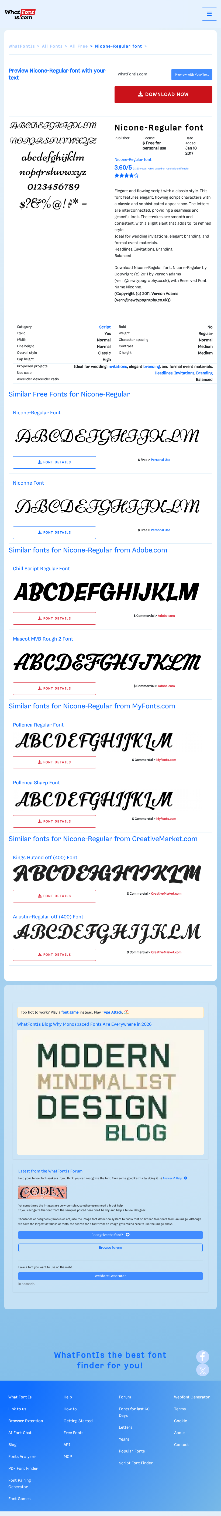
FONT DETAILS (56, 462)
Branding (204, 373)
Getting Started (78, 1421)
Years (124, 1439)
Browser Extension (25, 1421)
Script (105, 327)
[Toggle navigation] (209, 14)
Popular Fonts (132, 1451)
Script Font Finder (136, 1463)
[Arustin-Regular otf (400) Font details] (107, 934)
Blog (12, 1445)
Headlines (163, 373)
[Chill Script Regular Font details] (107, 591)
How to (70, 1409)
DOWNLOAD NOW (166, 94)
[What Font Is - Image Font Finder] (20, 14)
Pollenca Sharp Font (36, 782)
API (67, 1445)
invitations (117, 367)
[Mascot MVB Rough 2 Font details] (107, 662)
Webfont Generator (110, 1276)
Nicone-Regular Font (37, 412)
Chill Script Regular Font (41, 568)
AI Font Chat (20, 1433)
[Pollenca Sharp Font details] (107, 800)
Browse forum (110, 1248)
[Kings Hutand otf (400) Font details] (107, 875)
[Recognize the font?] (110, 1192)
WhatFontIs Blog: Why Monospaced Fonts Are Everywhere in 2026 (84, 1024)
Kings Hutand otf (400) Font (45, 857)
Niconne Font (28, 483)
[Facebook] (202, 1356)
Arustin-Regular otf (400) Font (48, 916)
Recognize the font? (107, 1235)
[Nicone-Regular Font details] (107, 436)
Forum (125, 1397)
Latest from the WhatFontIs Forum (50, 1171)
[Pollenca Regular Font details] (107, 741)
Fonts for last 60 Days (134, 1412)
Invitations (184, 373)
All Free (79, 46)
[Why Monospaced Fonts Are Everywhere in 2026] (110, 1092)
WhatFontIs (22, 46)
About (179, 1433)
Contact (181, 1445)
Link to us (17, 1409)
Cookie (180, 1421)
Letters (125, 1427)
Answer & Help (172, 1178)
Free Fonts (73, 1433)
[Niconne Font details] (107, 506)
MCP (68, 1457)
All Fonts (52, 46)
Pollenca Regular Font (38, 725)
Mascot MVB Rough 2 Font (43, 639)
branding (151, 367)
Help (68, 1397)
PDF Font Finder (23, 1469)
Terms (180, 1409)
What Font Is (20, 1397)
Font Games (19, 1499)
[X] (202, 1369)
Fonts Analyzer (22, 1457)
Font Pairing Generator (19, 1483)
